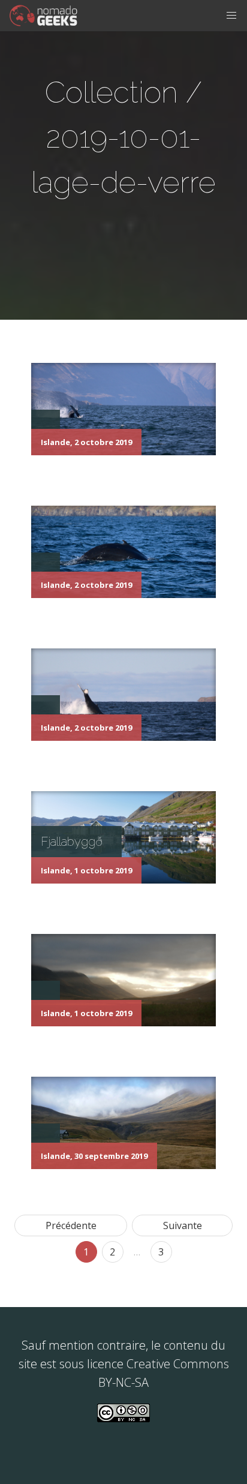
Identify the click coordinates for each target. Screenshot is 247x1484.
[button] (231, 15)
